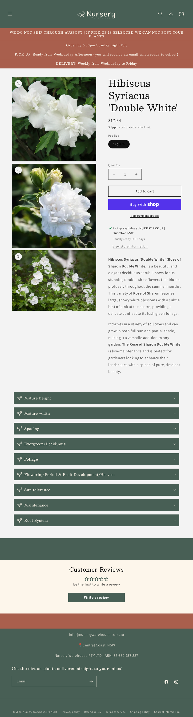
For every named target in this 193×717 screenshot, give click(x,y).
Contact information (167, 711)
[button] (10, 14)
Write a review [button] (96, 597)
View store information (130, 246)
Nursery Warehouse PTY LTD (40, 711)
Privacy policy (71, 711)
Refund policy (92, 711)
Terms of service (115, 711)
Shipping (114, 127)
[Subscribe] (91, 681)
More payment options (144, 215)
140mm (119, 144)
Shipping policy (140, 711)
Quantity (114, 165)
